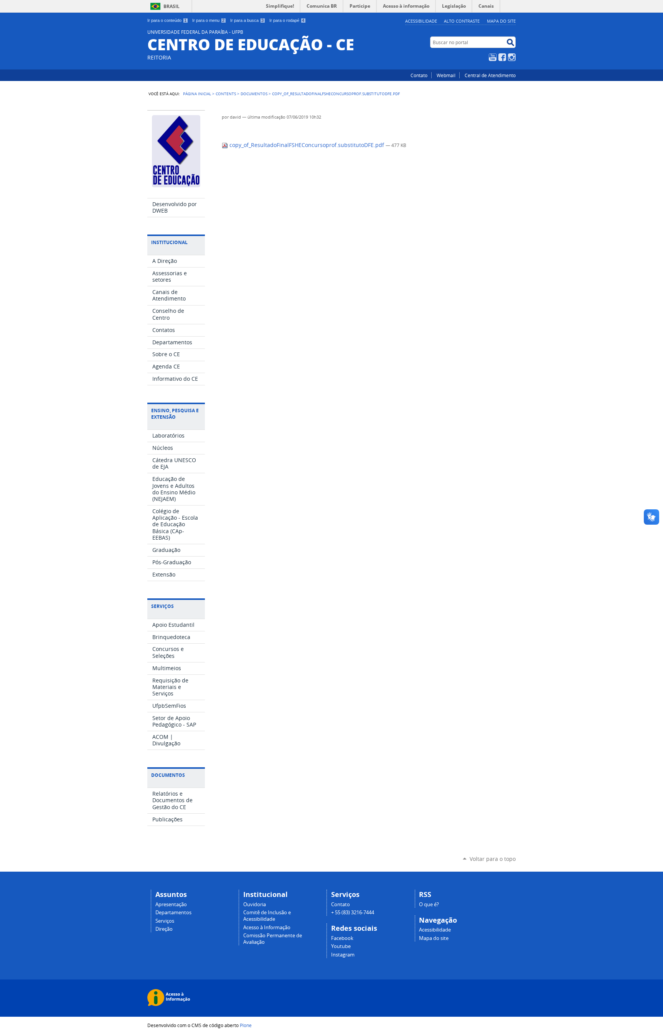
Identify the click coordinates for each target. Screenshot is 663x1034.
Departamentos (173, 912)
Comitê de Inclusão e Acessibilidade (267, 915)
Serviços (164, 921)
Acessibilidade (421, 21)
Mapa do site (501, 21)
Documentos (254, 93)
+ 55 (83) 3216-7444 (352, 912)
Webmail (446, 75)
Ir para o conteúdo (166, 20)
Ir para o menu (208, 20)
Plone (246, 1025)
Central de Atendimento (490, 75)
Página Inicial (197, 93)
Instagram (512, 57)
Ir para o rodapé (286, 20)
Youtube (341, 946)
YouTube (492, 57)
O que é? (429, 904)
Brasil (171, 6)
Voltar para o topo (493, 858)
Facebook (502, 57)
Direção (164, 929)
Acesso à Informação (266, 927)
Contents (226, 93)
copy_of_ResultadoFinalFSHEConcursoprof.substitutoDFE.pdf (307, 145)
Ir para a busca (247, 20)
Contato (419, 75)
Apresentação (171, 904)
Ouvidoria (254, 904)
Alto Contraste (462, 21)
